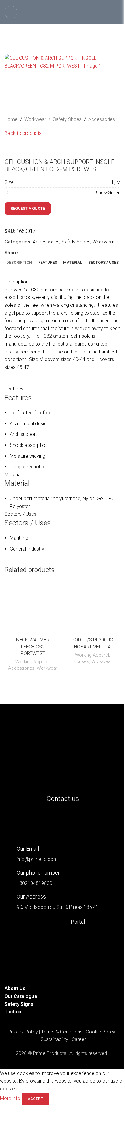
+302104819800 (34, 883)
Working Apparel (32, 661)
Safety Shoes (67, 119)
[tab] (19, 262)
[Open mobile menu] (11, 12)
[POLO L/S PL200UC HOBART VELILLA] (92, 609)
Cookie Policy (100, 1032)
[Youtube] (61, 823)
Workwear (35, 119)
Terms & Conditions (62, 1032)
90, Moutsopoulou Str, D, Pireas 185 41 (58, 907)
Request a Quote (28, 208)
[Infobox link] (62, 921)
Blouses (81, 661)
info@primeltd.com (37, 859)
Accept (35, 1098)
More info (11, 1099)
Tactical (13, 1012)
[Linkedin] (12, 823)
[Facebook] (44, 823)
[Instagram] (28, 823)
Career (79, 1039)
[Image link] (62, 752)
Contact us (62, 798)
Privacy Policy (23, 1032)
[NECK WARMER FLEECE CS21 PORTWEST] (33, 609)
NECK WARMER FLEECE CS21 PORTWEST (32, 646)
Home (11, 119)
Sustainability (54, 1039)
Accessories (101, 119)
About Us (15, 988)
